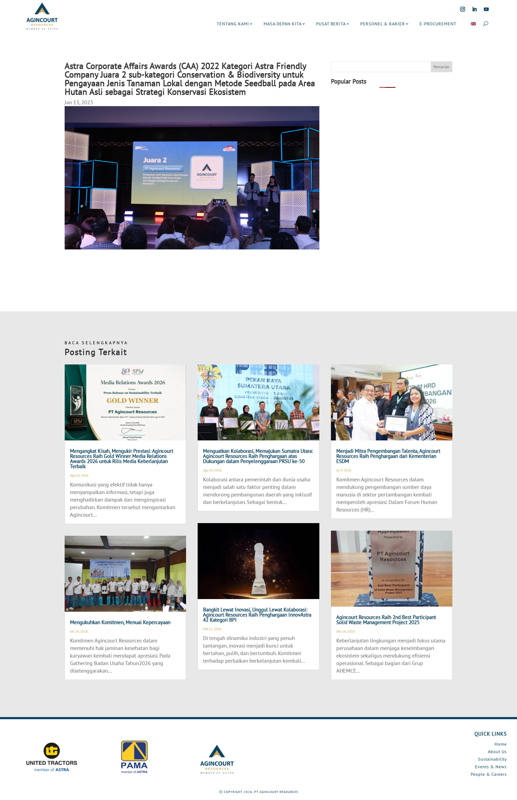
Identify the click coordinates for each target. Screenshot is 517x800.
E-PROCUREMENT (438, 23)
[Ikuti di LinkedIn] (474, 9)
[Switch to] (473, 23)
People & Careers (489, 774)
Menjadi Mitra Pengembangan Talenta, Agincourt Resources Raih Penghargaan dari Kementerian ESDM (388, 456)
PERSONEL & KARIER (382, 23)
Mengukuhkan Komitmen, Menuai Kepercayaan (120, 622)
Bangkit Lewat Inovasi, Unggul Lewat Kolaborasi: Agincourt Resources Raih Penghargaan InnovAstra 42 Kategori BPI (257, 614)
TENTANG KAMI (233, 23)
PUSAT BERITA (331, 23)
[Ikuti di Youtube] (486, 9)
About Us (497, 751)
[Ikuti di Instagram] (462, 9)
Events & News (491, 766)
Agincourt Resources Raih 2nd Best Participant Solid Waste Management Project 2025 (386, 619)
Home (501, 744)
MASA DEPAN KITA (283, 23)
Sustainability (492, 759)
